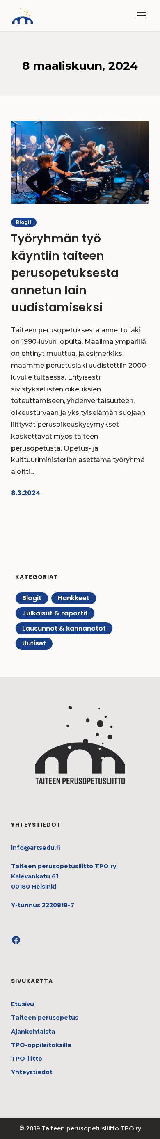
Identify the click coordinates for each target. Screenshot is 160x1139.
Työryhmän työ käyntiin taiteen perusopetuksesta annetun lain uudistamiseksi (65, 273)
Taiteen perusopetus (44, 1017)
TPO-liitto (26, 1058)
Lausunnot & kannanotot (64, 628)
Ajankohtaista (33, 1031)
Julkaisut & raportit (55, 613)
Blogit (24, 222)
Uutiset (34, 643)
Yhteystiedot (32, 1072)
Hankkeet (73, 598)
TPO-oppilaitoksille (41, 1045)
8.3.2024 (25, 493)
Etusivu (22, 1004)
